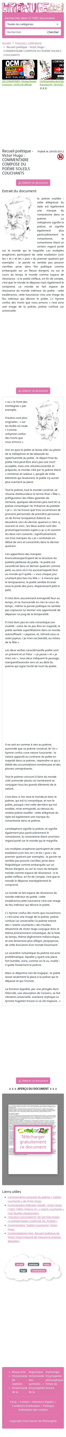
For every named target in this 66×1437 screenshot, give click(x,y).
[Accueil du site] (33, 6)
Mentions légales (43, 1401)
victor (47, 1264)
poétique (33, 1264)
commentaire (38, 1270)
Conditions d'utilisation (26, 1405)
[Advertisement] (33, 119)
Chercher (53, 32)
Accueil (6, 43)
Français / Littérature (28, 43)
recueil (19, 1264)
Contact (24, 1401)
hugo (23, 1270)
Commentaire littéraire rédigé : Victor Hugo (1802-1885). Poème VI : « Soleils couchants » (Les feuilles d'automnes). (36, 1209)
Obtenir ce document (34, 182)
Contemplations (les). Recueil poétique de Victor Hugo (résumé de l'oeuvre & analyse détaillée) (34, 1237)
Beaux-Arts (19, 1372)
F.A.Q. (13, 1401)
